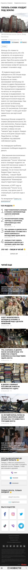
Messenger (15, 483)
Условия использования (14, 535)
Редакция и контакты (14, 537)
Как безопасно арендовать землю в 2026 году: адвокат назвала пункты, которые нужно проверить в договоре (14, 446)
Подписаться (15, 502)
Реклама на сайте (14, 540)
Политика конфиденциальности (14, 542)
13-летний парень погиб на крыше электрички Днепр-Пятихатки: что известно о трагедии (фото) (13, 418)
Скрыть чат (14, 254)
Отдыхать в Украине (6, 3)
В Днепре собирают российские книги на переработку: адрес (10, 386)
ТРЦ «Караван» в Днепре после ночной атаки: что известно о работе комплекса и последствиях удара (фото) (13, 354)
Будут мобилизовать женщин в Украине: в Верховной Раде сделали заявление (16, 212)
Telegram (15, 478)
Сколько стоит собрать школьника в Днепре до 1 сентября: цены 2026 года (14, 242)
